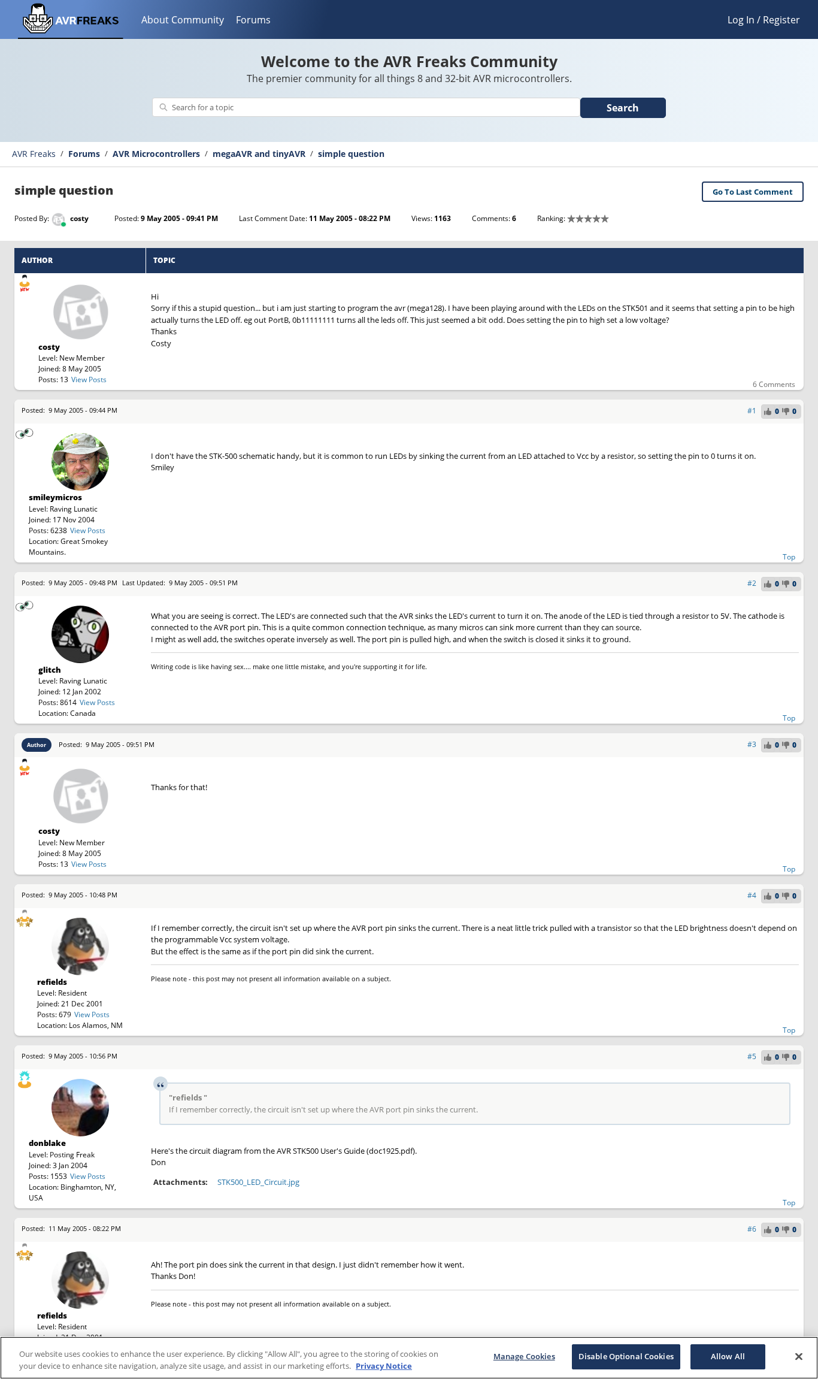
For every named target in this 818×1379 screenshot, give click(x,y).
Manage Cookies (524, 1356)
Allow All (728, 1356)
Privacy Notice (384, 1365)
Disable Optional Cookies (626, 1356)
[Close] (799, 1356)
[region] (409, 1357)
